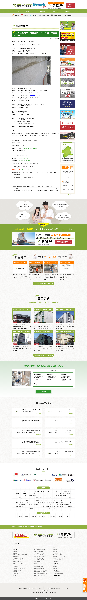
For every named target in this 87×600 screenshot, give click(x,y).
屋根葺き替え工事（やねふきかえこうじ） (57, 497)
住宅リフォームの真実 (39, 565)
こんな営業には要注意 (39, 568)
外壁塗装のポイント (38, 566)
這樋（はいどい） (58, 501)
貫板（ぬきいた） (23, 504)
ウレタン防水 (69, 493)
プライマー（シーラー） (40, 491)
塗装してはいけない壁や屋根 (40, 570)
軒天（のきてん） (60, 502)
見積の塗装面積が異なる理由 (40, 573)
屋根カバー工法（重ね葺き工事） (20, 554)
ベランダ (52, 493)
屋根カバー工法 (45, 15)
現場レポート (16, 575)
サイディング (51, 491)
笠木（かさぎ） (49, 499)
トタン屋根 (35, 497)
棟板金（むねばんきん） (48, 502)
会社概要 (55, 566)
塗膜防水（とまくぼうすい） (35, 495)
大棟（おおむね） (65, 504)
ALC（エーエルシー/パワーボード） (64, 491)
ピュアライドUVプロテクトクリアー (61, 558)
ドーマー (38, 506)
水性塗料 (24, 493)
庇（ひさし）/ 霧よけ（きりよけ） (62, 499)
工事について (37, 548)
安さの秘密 (15, 566)
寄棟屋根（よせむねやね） (40, 504)
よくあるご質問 (56, 571)
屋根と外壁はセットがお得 (40, 575)
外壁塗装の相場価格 (17, 570)
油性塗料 (18, 493)
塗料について (56, 548)
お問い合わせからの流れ (39, 553)
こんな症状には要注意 (39, 559)
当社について (44, 391)
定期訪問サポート (38, 563)
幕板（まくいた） (48, 501)
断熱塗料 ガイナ (56, 549)
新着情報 (55, 568)
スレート (49, 508)
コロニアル (55, 508)
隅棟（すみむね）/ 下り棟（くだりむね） (25, 506)
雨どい (39, 502)
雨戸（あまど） (39, 501)
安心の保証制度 (37, 561)
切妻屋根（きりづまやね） (53, 504)
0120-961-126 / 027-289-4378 (29, 148)
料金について (16, 565)
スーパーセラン (56, 561)
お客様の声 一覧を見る (43, 283)
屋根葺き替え (16, 556)
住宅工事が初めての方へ (39, 549)
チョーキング (24, 491)
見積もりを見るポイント (39, 571)
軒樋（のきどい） (51, 506)
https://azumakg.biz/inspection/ (29, 169)
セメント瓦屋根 (62, 495)
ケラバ (30, 504)
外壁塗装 (17, 15)
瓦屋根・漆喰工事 (58, 15)
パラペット (69, 506)
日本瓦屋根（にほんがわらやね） (23, 497)
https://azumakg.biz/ (17, 143)
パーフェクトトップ (57, 553)
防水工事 (35, 15)
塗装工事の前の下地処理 (39, 556)
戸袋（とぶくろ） (30, 501)
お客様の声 (15, 573)
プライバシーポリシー (58, 573)
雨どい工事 (69, 15)
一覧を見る (71, 194)
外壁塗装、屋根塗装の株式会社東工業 (44, 598)
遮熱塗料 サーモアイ (57, 551)
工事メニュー (16, 549)
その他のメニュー (57, 575)
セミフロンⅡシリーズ (58, 559)
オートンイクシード (38, 558)
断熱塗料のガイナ (34, 95)
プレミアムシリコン (57, 554)
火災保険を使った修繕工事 (19, 568)
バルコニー (46, 493)
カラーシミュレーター (39, 554)
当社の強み (55, 565)
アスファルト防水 (60, 493)
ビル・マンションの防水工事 (19, 563)
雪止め (70, 497)
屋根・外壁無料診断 (38, 551)
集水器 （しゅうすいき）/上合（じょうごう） (26, 502)
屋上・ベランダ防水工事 (18, 560)
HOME (14, 548)
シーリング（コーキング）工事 (35, 493)
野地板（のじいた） (39, 499)
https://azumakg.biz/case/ (24, 158)
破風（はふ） (69, 502)
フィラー (31, 491)
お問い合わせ (56, 570)
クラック (17, 491)
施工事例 (15, 571)
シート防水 (24, 495)
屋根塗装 (26, 15)
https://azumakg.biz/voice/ (24, 160)
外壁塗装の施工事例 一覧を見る (43, 355)
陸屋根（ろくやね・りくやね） (50, 495)
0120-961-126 (56, 5)
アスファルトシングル (40, 508)
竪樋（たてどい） (61, 506)
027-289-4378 (56, 6)
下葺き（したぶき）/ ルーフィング (25, 499)
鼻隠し (43, 506)
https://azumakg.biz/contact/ (25, 179)
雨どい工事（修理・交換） (19, 558)
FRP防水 (32, 508)
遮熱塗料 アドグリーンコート (59, 556)
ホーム (17, 11)
